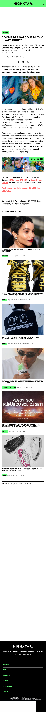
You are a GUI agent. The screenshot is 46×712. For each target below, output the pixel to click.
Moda (5, 33)
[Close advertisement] (33, 703)
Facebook (6, 204)
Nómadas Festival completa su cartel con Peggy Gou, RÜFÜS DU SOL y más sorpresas (21, 426)
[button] (3, 4)
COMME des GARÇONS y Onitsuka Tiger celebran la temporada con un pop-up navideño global (23, 294)
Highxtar (19, 387)
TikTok (15, 652)
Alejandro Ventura (13, 300)
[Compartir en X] (23, 62)
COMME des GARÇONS (18, 180)
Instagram (24, 204)
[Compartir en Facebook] (18, 62)
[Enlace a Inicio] (23, 647)
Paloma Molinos (12, 475)
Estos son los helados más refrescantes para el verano (22, 382)
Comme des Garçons (13, 484)
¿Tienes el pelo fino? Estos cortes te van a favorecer (21, 250)
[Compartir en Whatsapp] (27, 62)
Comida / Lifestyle (9, 387)
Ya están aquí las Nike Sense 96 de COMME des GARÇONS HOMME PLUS (22, 469)
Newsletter (26, 655)
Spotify (18, 655)
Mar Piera (7, 57)
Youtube (39, 652)
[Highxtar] (23, 3)
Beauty (5, 256)
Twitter (14, 204)
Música (5, 431)
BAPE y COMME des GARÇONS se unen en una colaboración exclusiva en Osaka (20, 338)
